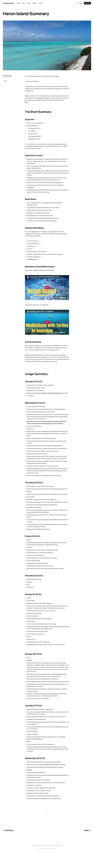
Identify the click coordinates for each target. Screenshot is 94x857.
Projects (34, 3)
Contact (40, 3)
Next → (87, 830)
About (23, 3)
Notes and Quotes (37, 845)
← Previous (8, 830)
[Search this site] (77, 3)
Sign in (80, 3)
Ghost (54, 848)
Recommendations (49, 845)
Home (18, 3)
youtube (47, 98)
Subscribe (87, 3)
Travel (28, 3)
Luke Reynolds (8, 3)
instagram (39, 98)
